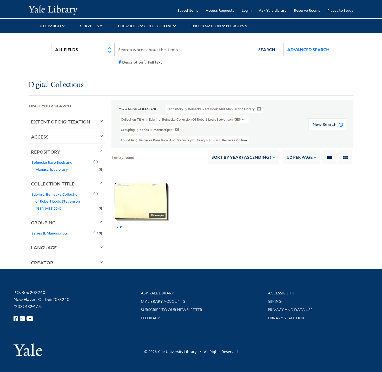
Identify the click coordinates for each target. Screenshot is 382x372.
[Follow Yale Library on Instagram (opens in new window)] (22, 318)
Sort (241, 157)
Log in (247, 10)
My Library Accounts (163, 301)
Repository (45, 152)
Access (40, 137)
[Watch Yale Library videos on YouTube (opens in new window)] (30, 318)
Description (132, 62)
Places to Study (340, 10)
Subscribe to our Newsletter (171, 310)
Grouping (43, 222)
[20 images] (141, 201)
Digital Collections (56, 85)
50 (300, 157)
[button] (267, 49)
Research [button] (50, 26)
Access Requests (220, 10)
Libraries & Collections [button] (145, 26)
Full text (155, 62)
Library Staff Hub (286, 318)
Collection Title (53, 184)
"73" (119, 226)
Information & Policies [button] (217, 26)
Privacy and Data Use (290, 310)
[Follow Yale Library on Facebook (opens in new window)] (16, 318)
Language (44, 247)
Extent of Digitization (60, 122)
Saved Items (187, 10)
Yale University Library (53, 9)
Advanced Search (308, 49)
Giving (275, 301)
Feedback (150, 318)
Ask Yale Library (273, 10)
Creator (42, 262)
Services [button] (89, 26)
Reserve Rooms (307, 10)
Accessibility (281, 293)
